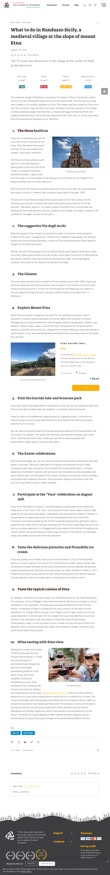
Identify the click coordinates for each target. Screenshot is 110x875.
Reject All (31, 864)
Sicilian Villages (28, 733)
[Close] (107, 862)
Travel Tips (15, 733)
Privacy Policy (26, 871)
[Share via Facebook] (12, 742)
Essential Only (47, 864)
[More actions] (97, 22)
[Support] (71, 833)
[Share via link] (31, 742)
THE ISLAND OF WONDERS (26, 5)
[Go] (104, 91)
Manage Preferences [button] (14, 864)
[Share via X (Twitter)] (18, 742)
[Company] (71, 841)
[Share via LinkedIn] (25, 742)
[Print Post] (38, 742)
